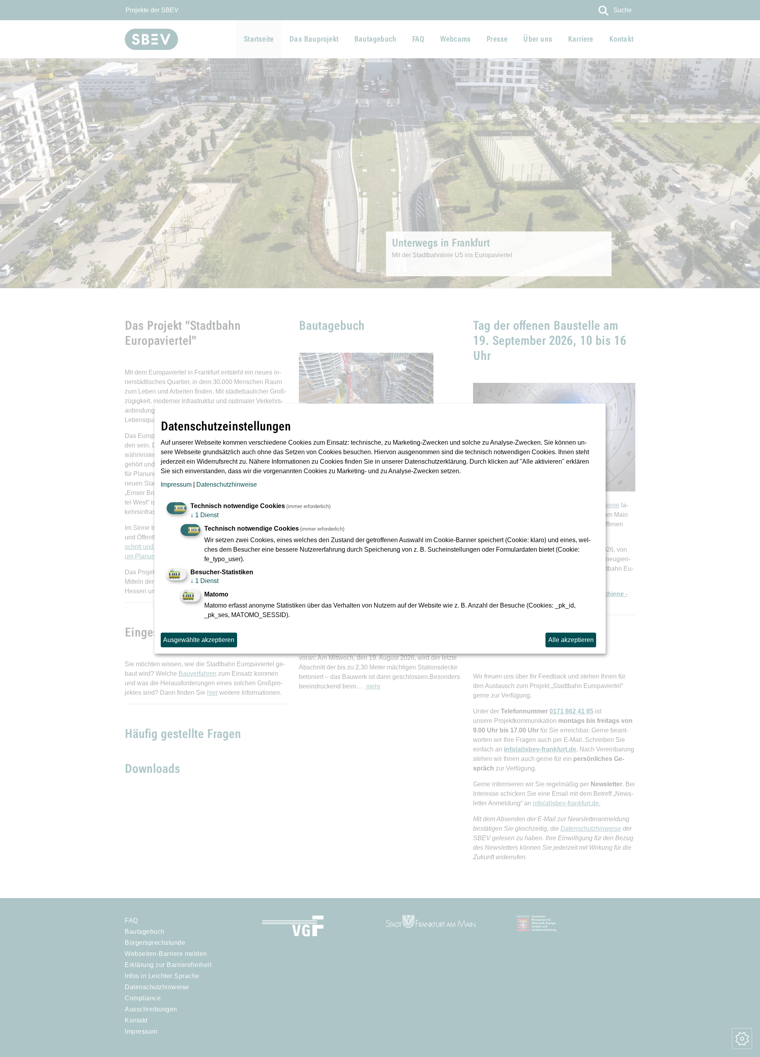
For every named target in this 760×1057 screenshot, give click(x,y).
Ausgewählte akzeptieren (198, 639)
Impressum (176, 484)
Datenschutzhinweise (226, 484)
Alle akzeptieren (571, 639)
